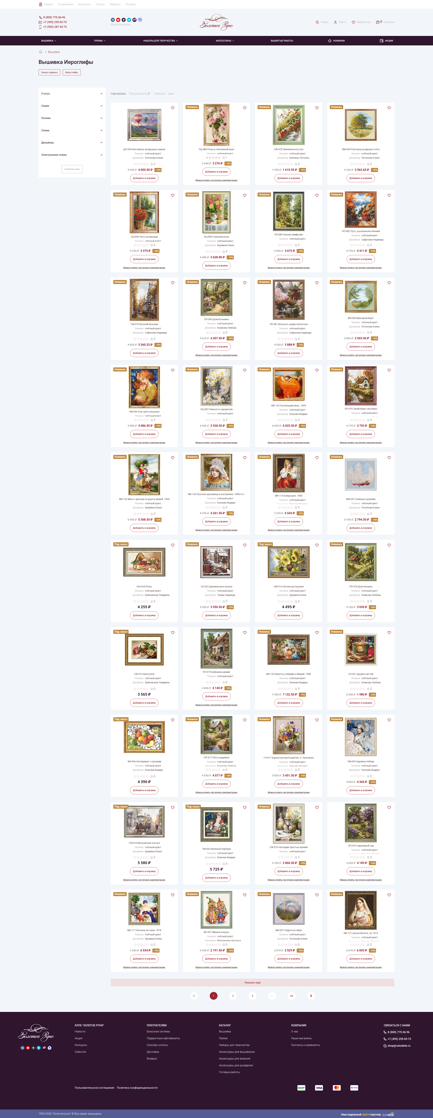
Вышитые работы (282, 40)
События (80, 1051)
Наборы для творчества (159, 40)
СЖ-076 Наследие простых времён (289, 847)
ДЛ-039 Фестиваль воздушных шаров (144, 149)
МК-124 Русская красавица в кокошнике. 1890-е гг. (216, 494)
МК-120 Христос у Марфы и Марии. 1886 (288, 674)
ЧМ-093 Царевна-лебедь (360, 761)
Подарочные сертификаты (163, 1038)
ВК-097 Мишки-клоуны (216, 932)
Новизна (159, 93)
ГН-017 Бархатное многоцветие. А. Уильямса (289, 757)
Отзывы (131, 4)
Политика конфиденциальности (137, 1087)
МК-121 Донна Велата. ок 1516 (361, 933)
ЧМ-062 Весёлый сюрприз (216, 849)
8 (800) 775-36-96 (398, 1032)
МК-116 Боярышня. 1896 (288, 495)
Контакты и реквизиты (305, 1045)
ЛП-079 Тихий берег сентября (361, 408)
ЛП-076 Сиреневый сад (361, 845)
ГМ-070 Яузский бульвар (144, 324)
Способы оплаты (157, 1045)
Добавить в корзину (144, 178)
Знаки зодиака (49, 72)
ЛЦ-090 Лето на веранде (144, 236)
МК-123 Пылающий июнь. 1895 (288, 405)
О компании (65, 4)
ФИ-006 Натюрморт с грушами (144, 761)
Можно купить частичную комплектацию (216, 180)
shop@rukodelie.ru (399, 1045)
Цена (171, 93)
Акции (389, 40)
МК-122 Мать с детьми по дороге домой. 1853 (144, 499)
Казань (48, 4)
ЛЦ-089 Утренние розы (216, 236)
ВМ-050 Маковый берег (361, 318)
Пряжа (98, 40)
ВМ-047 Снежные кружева (360, 499)
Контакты (84, 4)
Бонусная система (158, 1031)
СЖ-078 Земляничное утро (288, 149)
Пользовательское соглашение (94, 1087)
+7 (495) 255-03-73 (399, 1039)
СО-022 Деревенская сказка (216, 586)
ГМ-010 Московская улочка (144, 843)
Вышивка (47, 40)
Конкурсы (81, 1045)
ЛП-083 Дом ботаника (216, 319)
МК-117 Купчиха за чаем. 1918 (144, 930)
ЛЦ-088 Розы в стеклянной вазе (216, 149)
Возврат (152, 1058)
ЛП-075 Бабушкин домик (216, 672)
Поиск (324, 22)
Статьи (100, 4)
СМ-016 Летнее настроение (289, 586)
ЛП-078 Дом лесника (360, 586)
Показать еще (253, 982)
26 (291, 995)
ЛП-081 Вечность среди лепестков (289, 324)
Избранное (364, 22)
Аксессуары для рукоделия (236, 1065)
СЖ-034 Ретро (144, 586)
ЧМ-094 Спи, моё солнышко (144, 411)
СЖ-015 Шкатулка (144, 674)
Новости (115, 4)
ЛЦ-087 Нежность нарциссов (216, 409)
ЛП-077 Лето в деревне (216, 757)
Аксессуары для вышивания (237, 1051)
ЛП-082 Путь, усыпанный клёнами (361, 231)
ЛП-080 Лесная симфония (288, 234)
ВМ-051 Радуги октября (289, 930)
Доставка (153, 1051)
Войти (342, 22)
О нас (294, 1031)
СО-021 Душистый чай (360, 674)
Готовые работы (229, 1072)
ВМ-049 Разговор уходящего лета (361, 149)
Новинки (339, 40)
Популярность (138, 93)
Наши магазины (301, 1038)
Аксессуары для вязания (234, 1058)
